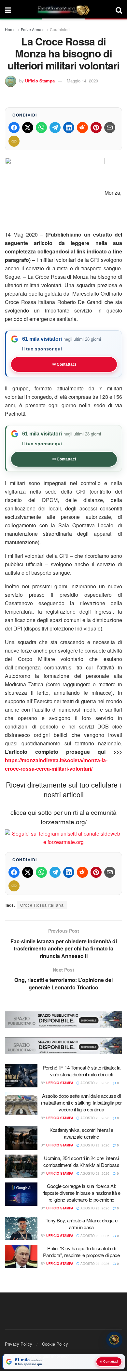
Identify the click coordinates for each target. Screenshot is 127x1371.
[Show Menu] (8, 9)
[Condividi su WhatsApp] (41, 127)
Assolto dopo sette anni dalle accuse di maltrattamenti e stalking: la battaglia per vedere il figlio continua (81, 1102)
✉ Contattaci (64, 364)
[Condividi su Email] (109, 127)
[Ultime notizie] (114, 1338)
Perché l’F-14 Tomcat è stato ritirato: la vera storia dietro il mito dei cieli (81, 1071)
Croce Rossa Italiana (42, 905)
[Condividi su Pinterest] (96, 127)
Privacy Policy (18, 1344)
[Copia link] (14, 141)
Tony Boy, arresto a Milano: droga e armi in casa (82, 1223)
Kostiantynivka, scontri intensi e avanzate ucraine (81, 1133)
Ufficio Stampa (40, 81)
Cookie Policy (55, 1344)
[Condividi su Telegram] (55, 127)
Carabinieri (60, 29)
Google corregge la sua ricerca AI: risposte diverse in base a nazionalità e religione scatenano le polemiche (81, 1192)
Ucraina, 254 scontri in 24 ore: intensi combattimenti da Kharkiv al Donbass (81, 1161)
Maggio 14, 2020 (82, 81)
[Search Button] (119, 9)
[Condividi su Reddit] (82, 127)
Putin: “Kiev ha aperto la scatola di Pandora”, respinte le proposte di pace (81, 1251)
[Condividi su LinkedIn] (68, 127)
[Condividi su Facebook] (14, 127)
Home (10, 29)
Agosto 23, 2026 (94, 1083)
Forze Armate (33, 29)
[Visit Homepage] (63, 9)
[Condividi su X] (27, 127)
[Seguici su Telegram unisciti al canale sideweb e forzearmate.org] (63, 837)
